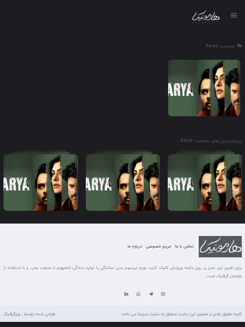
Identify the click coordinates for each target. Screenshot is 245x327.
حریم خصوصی (158, 246)
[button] (234, 15)
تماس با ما (184, 246)
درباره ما (135, 246)
